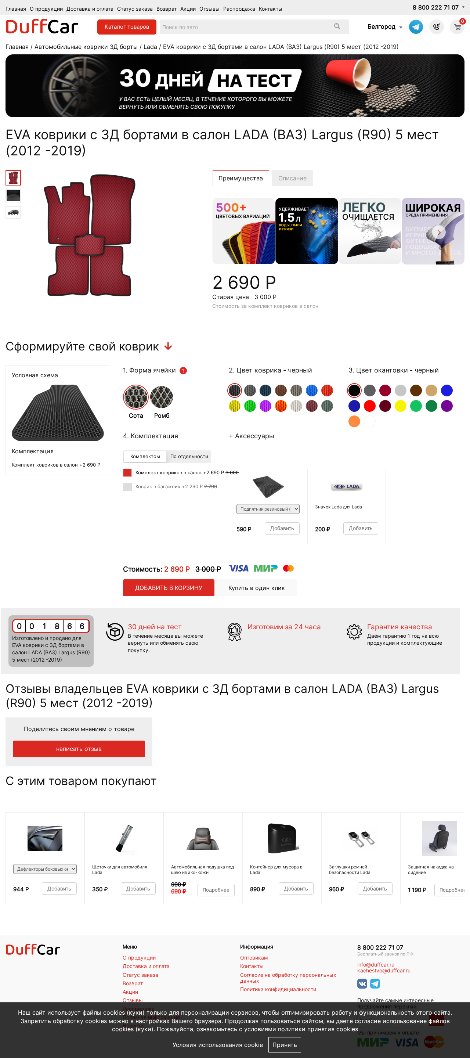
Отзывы (209, 9)
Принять (284, 1044)
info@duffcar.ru (375, 965)
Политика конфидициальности (278, 989)
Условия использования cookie (218, 1044)
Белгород (381, 26)
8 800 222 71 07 (436, 7)
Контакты (270, 9)
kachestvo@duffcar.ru (384, 971)
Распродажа (239, 9)
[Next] (438, 233)
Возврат (166, 9)
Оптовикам (254, 958)
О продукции (46, 9)
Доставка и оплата (89, 9)
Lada (150, 46)
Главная (16, 9)
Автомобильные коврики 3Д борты (86, 46)
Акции (188, 9)
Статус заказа (135, 9)
